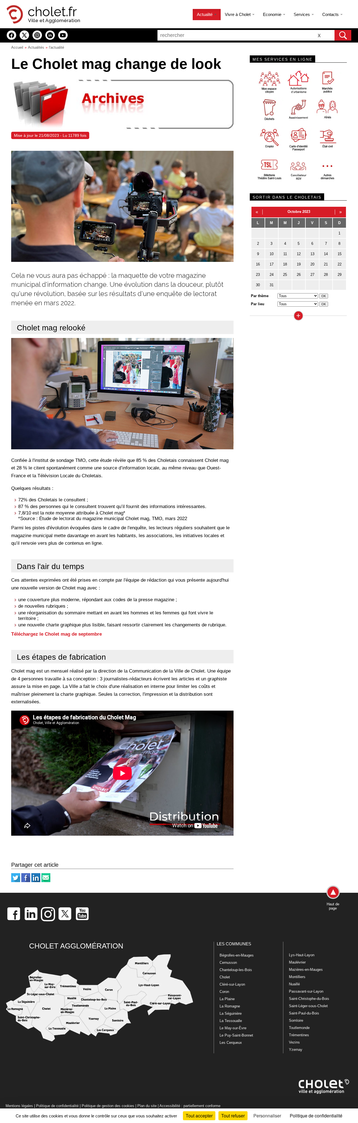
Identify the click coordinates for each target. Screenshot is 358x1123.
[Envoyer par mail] (45, 881)
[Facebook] (25, 881)
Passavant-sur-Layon (306, 991)
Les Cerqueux (231, 1042)
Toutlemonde (299, 1028)
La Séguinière (231, 1013)
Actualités (36, 47)
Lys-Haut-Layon (301, 955)
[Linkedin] (35, 881)
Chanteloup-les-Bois (236, 970)
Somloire (296, 1020)
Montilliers (297, 977)
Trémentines (299, 1035)
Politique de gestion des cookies (108, 1106)
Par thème (259, 296)
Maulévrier (297, 962)
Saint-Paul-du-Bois (304, 1013)
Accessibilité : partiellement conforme (189, 1106)
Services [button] (302, 14)
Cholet (225, 977)
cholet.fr (52, 11)
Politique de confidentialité (57, 1106)
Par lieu (257, 304)
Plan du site (147, 1106)
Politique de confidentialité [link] (316, 1115)
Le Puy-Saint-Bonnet (236, 1035)
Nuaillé (294, 984)
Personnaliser (267, 1115)
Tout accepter (199, 1115)
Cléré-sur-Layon (232, 984)
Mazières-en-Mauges (306, 969)
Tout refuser (233, 1115)
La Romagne (230, 1006)
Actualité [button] (205, 14)
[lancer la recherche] (343, 35)
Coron (224, 992)
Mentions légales (19, 1106)
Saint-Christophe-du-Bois (309, 999)
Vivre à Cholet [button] (238, 14)
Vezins (294, 1042)
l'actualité (56, 47)
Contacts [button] (331, 14)
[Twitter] (15, 881)
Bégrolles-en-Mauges (237, 955)
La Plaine (227, 999)
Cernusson (228, 962)
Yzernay (295, 1049)
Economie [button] (272, 14)
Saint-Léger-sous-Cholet (308, 1006)
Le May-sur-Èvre (233, 1028)
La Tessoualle (231, 1021)
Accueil (17, 47)
